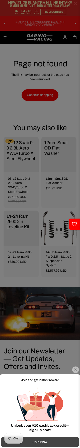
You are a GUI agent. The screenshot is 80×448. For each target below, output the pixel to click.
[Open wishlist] (74, 224)
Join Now (40, 442)
